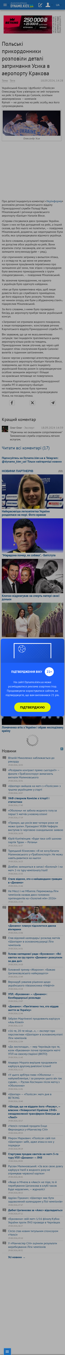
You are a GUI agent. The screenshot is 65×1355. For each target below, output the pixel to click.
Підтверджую (32, 707)
